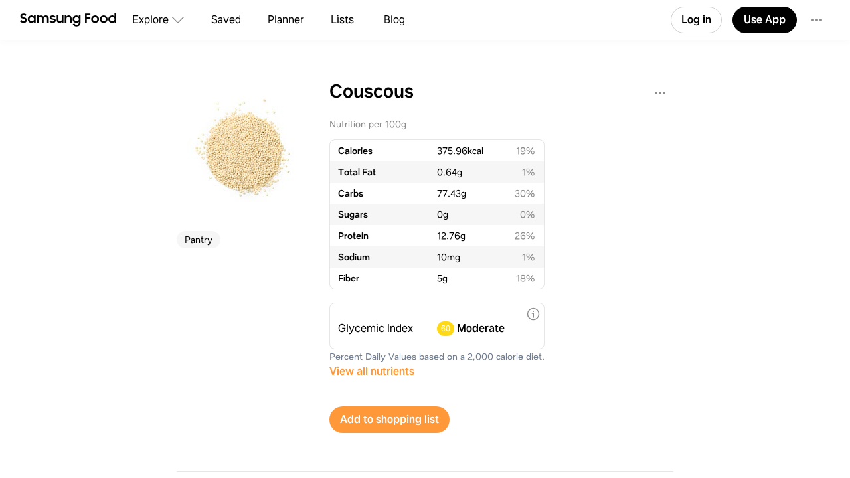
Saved (226, 20)
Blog (394, 20)
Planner (286, 20)
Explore (150, 20)
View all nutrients (371, 371)
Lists (342, 20)
